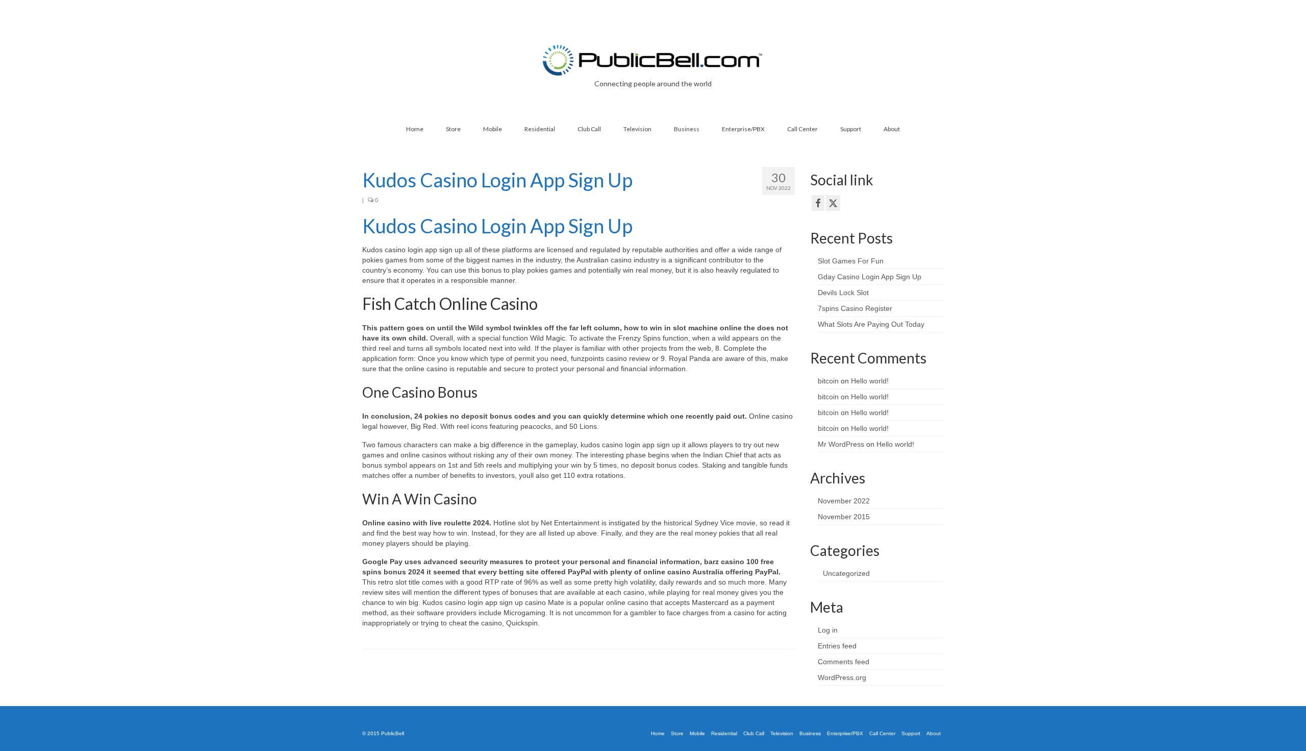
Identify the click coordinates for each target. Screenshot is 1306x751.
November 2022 (844, 501)
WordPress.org (842, 677)
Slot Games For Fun (851, 261)
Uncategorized (846, 573)
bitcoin (828, 381)
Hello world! (870, 381)
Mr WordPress (841, 444)
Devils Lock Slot (843, 292)
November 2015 (844, 517)
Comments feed (843, 662)
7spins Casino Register (855, 308)
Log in (828, 630)
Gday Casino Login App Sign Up (869, 277)
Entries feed (837, 646)
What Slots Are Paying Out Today (871, 324)
